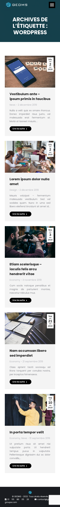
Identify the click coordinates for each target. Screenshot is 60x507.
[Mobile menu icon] (52, 5)
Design (13, 190)
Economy (15, 280)
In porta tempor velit (27, 432)
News (12, 104)
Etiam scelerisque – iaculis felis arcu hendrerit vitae (26, 269)
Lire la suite (18, 128)
